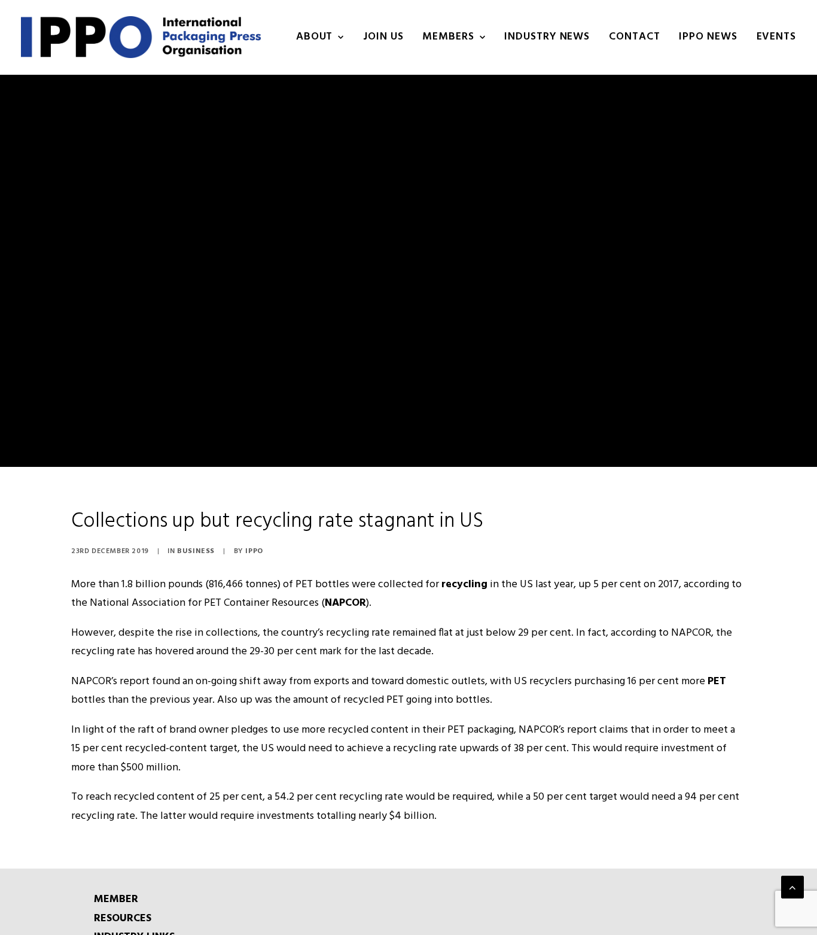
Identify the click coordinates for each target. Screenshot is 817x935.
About (314, 36)
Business (196, 551)
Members (448, 36)
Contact (634, 36)
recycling (464, 584)
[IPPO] (141, 37)
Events (776, 36)
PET (717, 681)
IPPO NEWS (708, 36)
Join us (383, 36)
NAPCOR (345, 603)
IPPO (254, 551)
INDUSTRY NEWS (547, 36)
